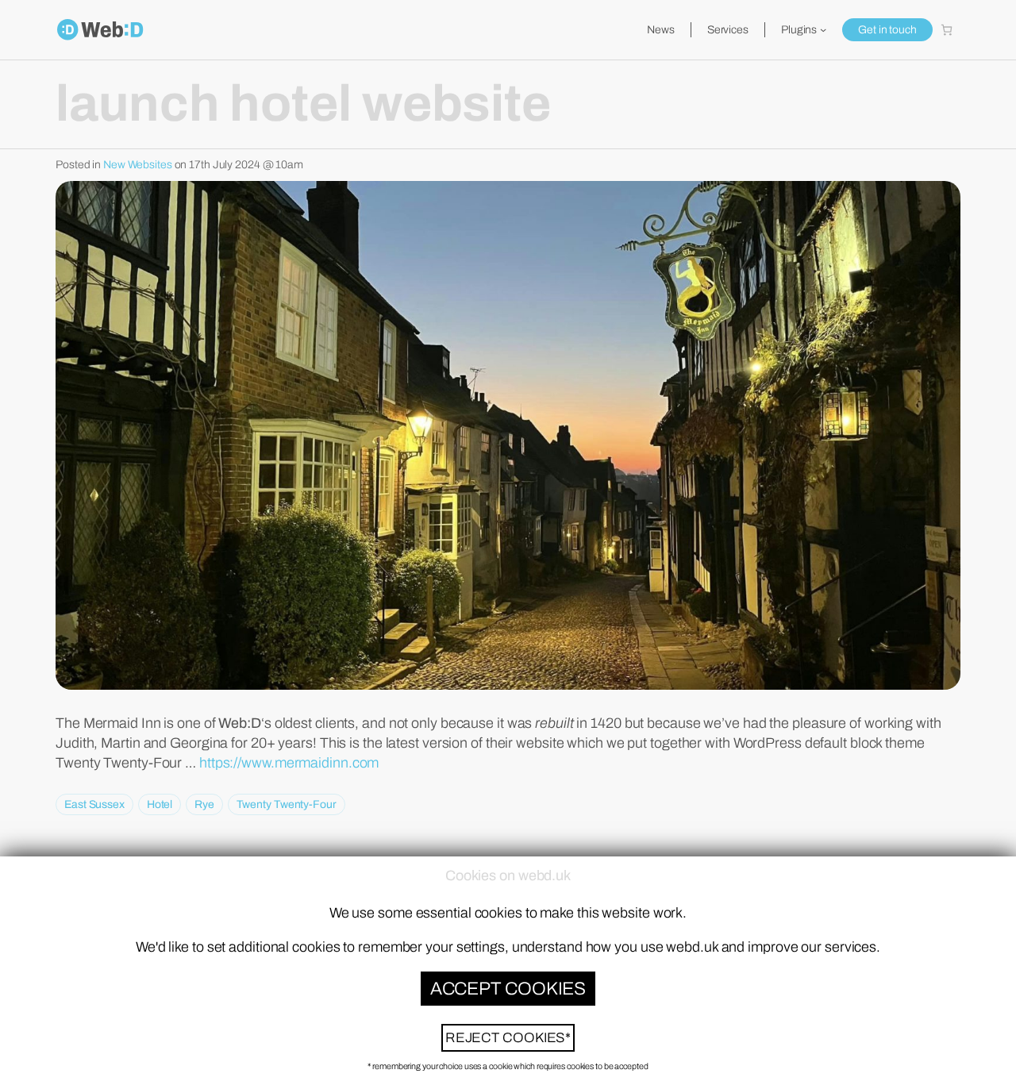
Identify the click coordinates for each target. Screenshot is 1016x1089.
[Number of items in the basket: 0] (946, 30)
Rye (204, 804)
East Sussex (94, 804)
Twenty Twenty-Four (287, 804)
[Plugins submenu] (823, 29)
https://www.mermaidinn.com (289, 763)
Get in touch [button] (887, 30)
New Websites (137, 165)
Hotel (160, 804)
